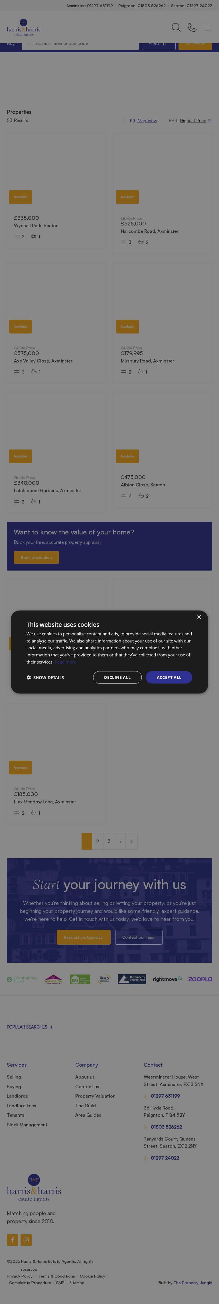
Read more (65, 661)
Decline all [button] (117, 677)
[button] (45, 677)
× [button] (199, 617)
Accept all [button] (169, 677)
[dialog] (109, 652)
